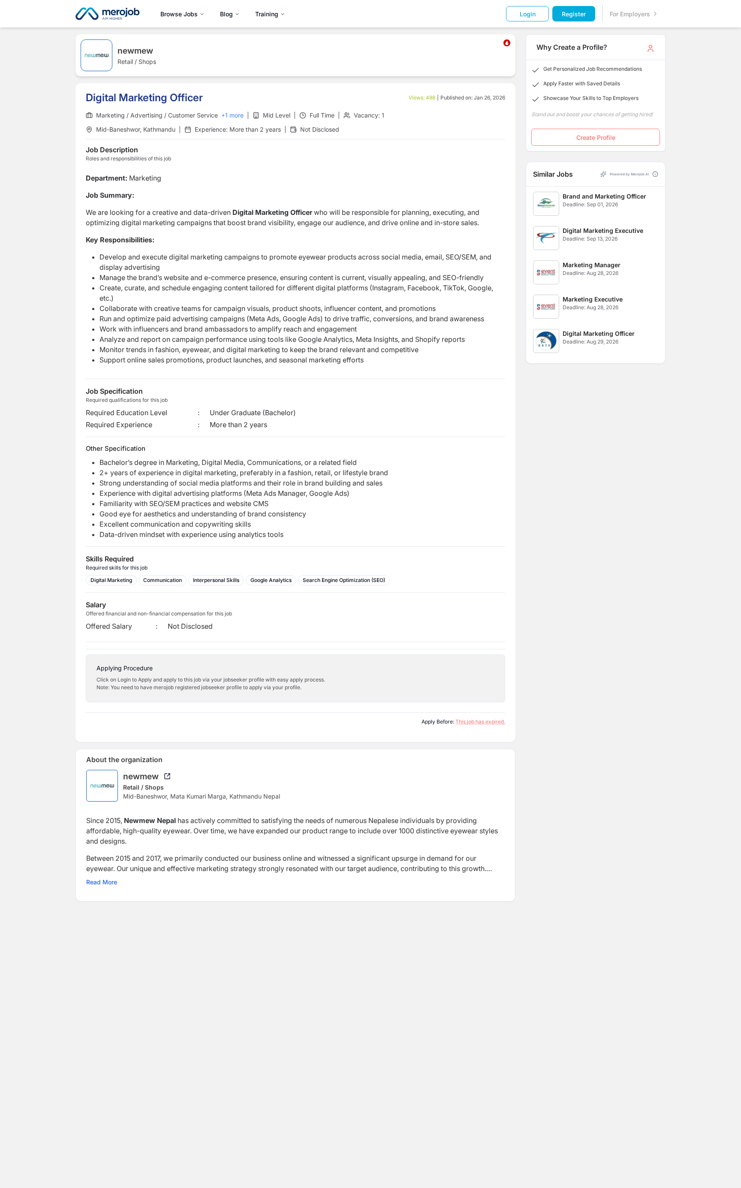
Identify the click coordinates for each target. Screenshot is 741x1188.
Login (528, 14)
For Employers (630, 14)
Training (266, 14)
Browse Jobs (179, 14)
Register (574, 14)
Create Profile (595, 137)
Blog (226, 14)
